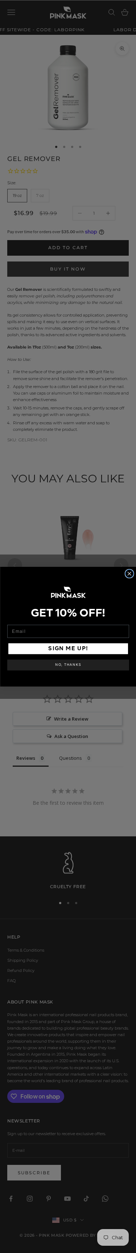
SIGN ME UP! (68, 648)
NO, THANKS (68, 665)
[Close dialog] (129, 573)
